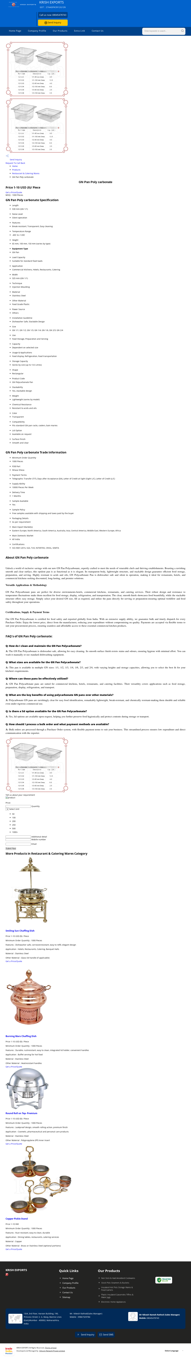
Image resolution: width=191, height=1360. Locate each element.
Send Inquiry (54, 22)
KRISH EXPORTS (52, 4)
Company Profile (37, 30)
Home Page (15, 30)
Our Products (60, 30)
